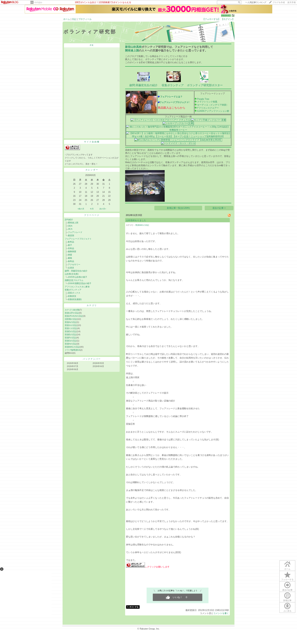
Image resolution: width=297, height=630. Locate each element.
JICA (70, 229)
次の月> (102, 209)
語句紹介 (69, 219)
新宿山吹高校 (133, 46)
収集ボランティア (73, 290)
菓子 (70, 245)
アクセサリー (74, 264)
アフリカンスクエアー (207, 108)
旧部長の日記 (71, 319)
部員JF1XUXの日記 (74, 316)
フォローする (287, 579)
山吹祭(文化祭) (72, 274)
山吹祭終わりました (136, 220)
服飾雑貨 (72, 251)
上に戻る (287, 611)
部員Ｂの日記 (71, 325)
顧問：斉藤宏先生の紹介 (76, 271)
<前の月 (81, 209)
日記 (74, 19)
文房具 (71, 268)
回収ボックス (74, 293)
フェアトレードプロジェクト (78, 239)
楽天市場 (291, 2)
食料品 (71, 261)
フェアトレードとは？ (171, 96)
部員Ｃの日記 (71, 328)
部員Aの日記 (70, 322)
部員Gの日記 (71, 341)
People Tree (203, 99)
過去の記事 (287, 590)
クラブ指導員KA (72, 350)
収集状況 (72, 296)
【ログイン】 (227, 19)
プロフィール (85, 19)
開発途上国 (73, 222)
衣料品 (71, 248)
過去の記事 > (219, 208)
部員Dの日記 (71, 331)
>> (255, 2)
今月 (92, 209)
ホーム (66, 19)
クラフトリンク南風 (207, 101)
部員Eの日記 (70, 334)
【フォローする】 (211, 19)
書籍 (70, 258)
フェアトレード (75, 232)
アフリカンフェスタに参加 (77, 286)
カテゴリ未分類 (72, 310)
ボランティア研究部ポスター (205, 85)
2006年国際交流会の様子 (79, 283)
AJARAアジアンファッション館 (212, 111)
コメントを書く (221, 613)
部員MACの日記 (72, 347)
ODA (70, 226)
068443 (226, 15)
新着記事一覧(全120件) (178, 208)
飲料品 (71, 242)
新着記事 (287, 600)
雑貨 (70, 255)
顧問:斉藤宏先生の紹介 (143, 85)
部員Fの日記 (70, 337)
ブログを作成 (278, 2)
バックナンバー (92, 359)
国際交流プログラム (74, 280)
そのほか (38, 2)
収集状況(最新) (75, 299)
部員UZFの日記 (72, 313)
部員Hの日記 (71, 344)
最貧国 (71, 235)
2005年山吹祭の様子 (77, 277)
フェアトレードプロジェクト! (174, 102)
